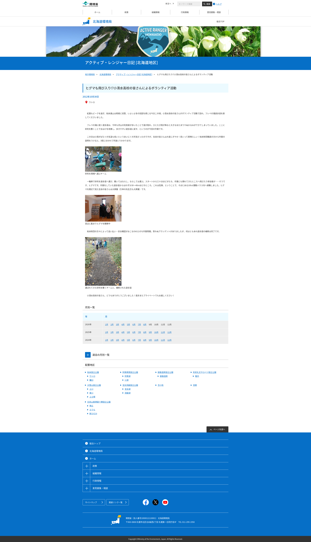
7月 (139, 324)
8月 (144, 324)
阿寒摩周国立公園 (130, 372)
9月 (150, 332)
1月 (106, 324)
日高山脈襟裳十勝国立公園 (99, 401)
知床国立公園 (93, 372)
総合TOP (220, 21)
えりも (92, 409)
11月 (163, 332)
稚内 (197, 376)
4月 (123, 324)
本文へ (168, 3)
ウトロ (92, 376)
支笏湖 (127, 388)
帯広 (91, 405)
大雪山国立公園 (94, 385)
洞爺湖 (127, 392)
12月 (169, 332)
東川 (91, 392)
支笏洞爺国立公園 (130, 385)
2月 (112, 324)
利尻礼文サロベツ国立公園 (204, 372)
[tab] (88, 355)
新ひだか (93, 413)
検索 (208, 3)
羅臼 (91, 380)
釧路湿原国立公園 (165, 372)
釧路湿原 (164, 376)
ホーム (97, 12)
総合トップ (95, 443)
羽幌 (195, 385)
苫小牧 (161, 385)
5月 (128, 324)
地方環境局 (90, 74)
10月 (156, 332)
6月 (133, 324)
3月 (117, 324)
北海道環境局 (105, 74)
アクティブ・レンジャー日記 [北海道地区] (134, 74)
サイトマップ (91, 502)
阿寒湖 (127, 376)
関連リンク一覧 (115, 502)
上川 (91, 388)
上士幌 (92, 396)
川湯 (127, 380)
